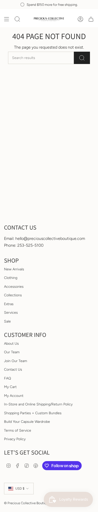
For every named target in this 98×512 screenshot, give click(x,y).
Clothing (10, 278)
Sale (7, 321)
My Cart (10, 387)
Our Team (12, 352)
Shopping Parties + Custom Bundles (33, 413)
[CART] (91, 19)
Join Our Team (15, 361)
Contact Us (13, 369)
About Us (11, 343)
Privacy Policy (15, 439)
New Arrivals (14, 269)
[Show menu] (7, 19)
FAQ (7, 378)
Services (11, 312)
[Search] (82, 58)
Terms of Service (17, 430)
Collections (13, 295)
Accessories (14, 286)
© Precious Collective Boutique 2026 (31, 503)
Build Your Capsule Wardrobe (27, 422)
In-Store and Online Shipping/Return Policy (38, 404)
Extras (9, 304)
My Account (13, 396)
